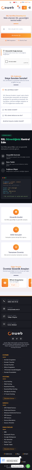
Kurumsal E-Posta (9, 434)
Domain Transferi (9, 362)
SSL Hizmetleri (8, 439)
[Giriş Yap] (24, 8)
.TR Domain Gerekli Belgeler (12, 370)
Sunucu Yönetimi (9, 423)
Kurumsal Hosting (9, 386)
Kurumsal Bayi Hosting (10, 389)
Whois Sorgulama (9, 367)
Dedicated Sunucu (9, 410)
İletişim (26, 454)
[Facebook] (21, 339)
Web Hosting (8, 384)
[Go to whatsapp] (28, 466)
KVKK (24, 462)
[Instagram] (13, 339)
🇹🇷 (15, 2)
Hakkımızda (8, 454)
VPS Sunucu (7, 418)
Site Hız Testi (23, 40)
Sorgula (13, 285)
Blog (18, 454)
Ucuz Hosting (8, 381)
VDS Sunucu (7, 415)
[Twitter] (17, 339)
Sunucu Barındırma (9, 420)
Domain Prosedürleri (10, 372)
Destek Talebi (8, 444)
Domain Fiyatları (9, 365)
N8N (5, 432)
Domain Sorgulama (10, 360)
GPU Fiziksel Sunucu (10, 408)
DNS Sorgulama (11, 40)
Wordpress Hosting (10, 391)
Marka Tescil (7, 442)
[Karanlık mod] (10, 2)
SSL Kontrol (15, 35)
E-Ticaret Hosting (9, 394)
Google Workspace (10, 437)
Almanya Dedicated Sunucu (12, 413)
